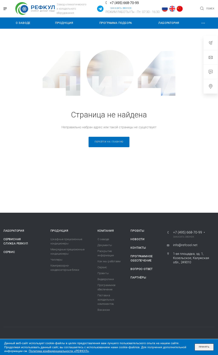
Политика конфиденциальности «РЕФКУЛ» (59, 351)
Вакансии (104, 309)
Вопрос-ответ (142, 269)
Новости (138, 239)
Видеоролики (106, 279)
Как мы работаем (109, 261)
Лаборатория (13, 230)
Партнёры (138, 277)
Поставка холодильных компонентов (106, 299)
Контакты (138, 247)
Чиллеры (56, 259)
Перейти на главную (109, 141)
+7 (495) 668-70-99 (124, 3)
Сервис (9, 252)
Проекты (103, 273)
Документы (105, 245)
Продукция (59, 230)
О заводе (103, 239)
